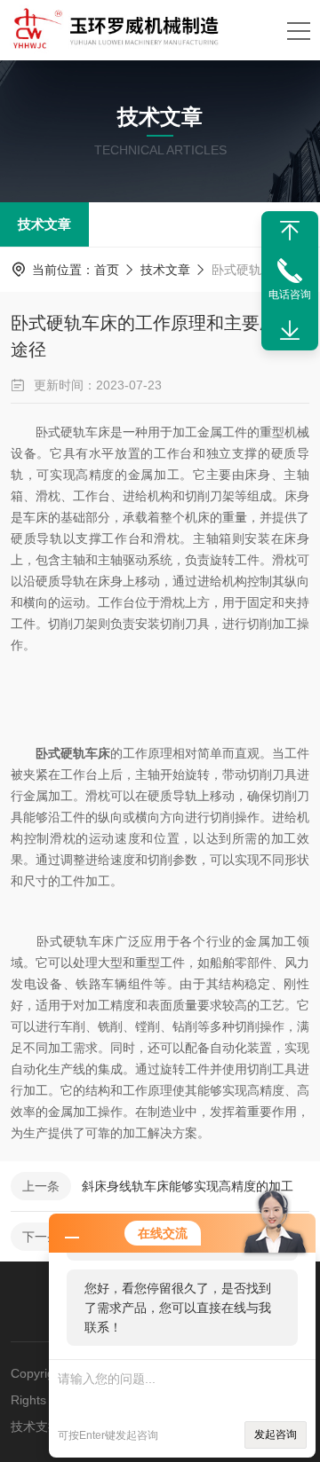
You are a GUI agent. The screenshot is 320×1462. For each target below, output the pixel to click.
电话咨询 (289, 294)
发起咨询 (275, 1434)
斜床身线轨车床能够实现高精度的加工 (187, 1186)
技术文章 (44, 224)
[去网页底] (289, 331)
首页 (106, 270)
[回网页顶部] (289, 230)
